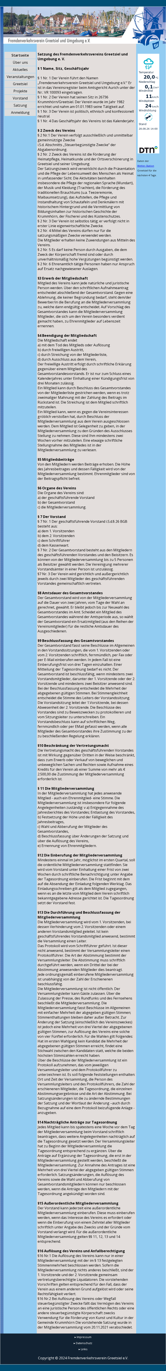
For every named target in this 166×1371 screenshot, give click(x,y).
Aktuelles (20, 69)
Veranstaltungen (20, 76)
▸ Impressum (83, 1337)
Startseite (20, 55)
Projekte (20, 91)
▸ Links (83, 1349)
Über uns (20, 62)
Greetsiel (20, 83)
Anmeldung (20, 112)
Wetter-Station (145, 165)
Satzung (20, 105)
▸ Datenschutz (83, 1343)
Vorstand (20, 98)
